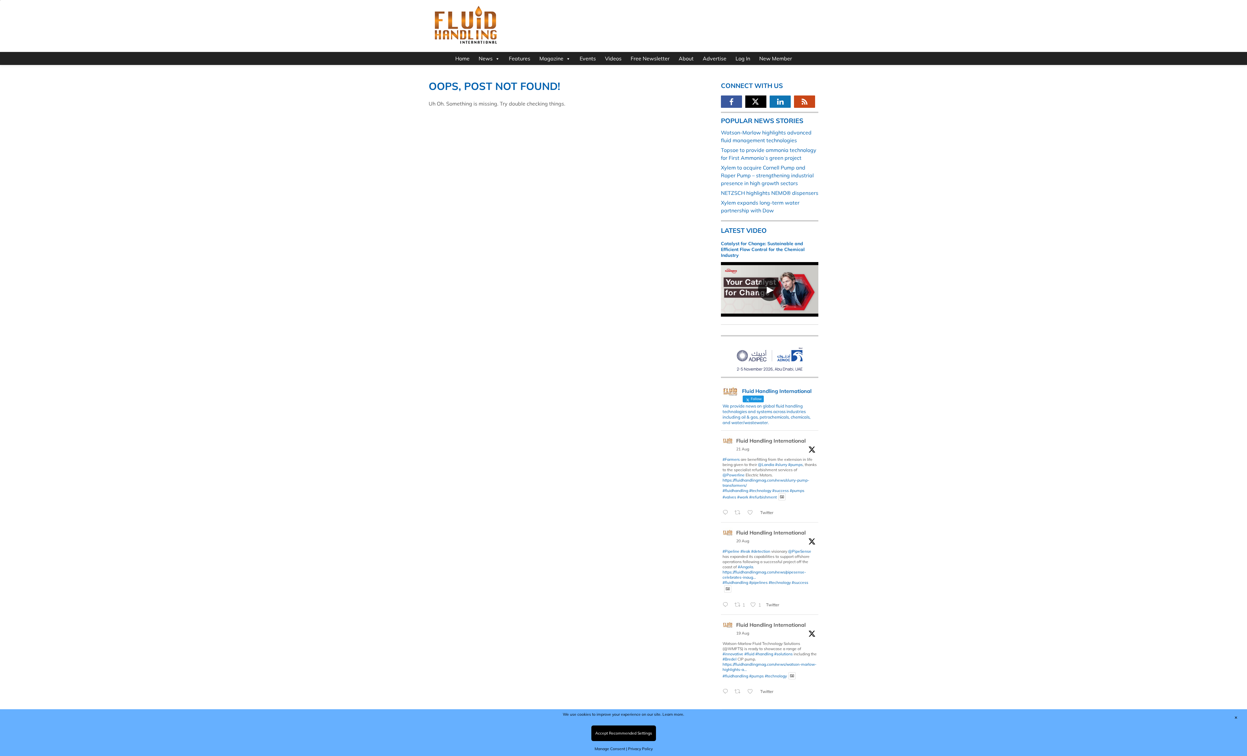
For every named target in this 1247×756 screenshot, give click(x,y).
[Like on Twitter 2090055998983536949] (752, 691)
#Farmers (731, 459)
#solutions (783, 653)
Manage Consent (610, 748)
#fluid (749, 653)
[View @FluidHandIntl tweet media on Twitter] (782, 497)
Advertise (714, 58)
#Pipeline (731, 551)
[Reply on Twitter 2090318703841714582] (727, 605)
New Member (775, 58)
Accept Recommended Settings (623, 733)
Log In (743, 58)
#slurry (781, 464)
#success (780, 490)
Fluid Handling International (771, 440)
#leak (745, 551)
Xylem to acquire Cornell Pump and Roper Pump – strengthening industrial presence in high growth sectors (767, 175)
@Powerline (734, 474)
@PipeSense (799, 551)
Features (519, 58)
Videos (613, 58)
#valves (729, 496)
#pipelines (758, 582)
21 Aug (742, 449)
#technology (760, 490)
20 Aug (742, 540)
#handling (764, 653)
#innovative (733, 653)
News (486, 58)
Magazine (551, 58)
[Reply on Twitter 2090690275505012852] (727, 512)
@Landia (766, 464)
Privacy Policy (640, 748)
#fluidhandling (735, 490)
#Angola (745, 566)
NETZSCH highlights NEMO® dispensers (769, 193)
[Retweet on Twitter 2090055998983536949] (739, 691)
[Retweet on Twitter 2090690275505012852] (739, 512)
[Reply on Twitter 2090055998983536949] (727, 691)
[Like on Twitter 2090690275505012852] (752, 512)
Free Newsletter (650, 58)
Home (462, 58)
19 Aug (742, 633)
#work (742, 496)
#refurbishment (763, 496)
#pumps (795, 464)
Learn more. (673, 714)
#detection (760, 551)
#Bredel (730, 659)
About (686, 58)
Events (588, 58)
